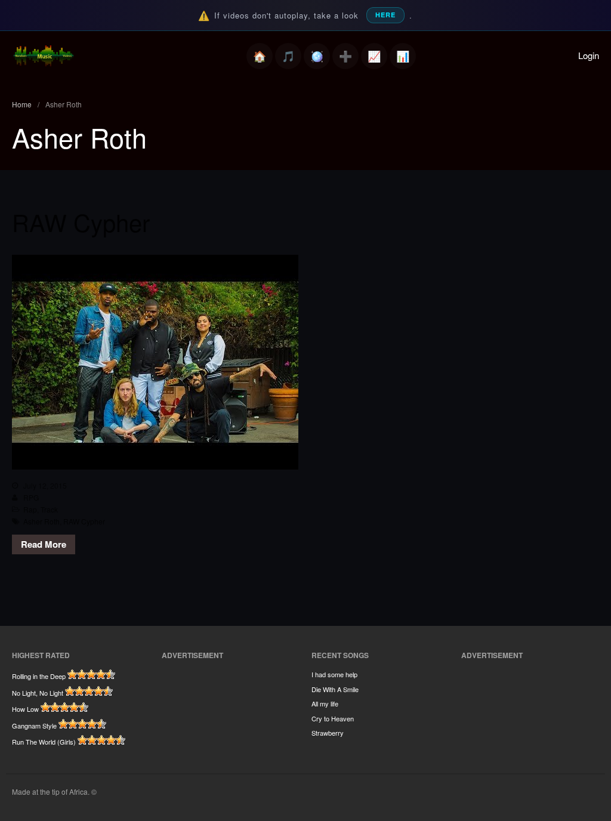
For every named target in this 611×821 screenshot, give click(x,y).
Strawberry (327, 732)
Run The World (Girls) (44, 741)
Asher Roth (41, 521)
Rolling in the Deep (39, 676)
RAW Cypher (81, 222)
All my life (324, 703)
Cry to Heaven (332, 718)
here (385, 14)
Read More (43, 544)
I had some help (334, 674)
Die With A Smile (335, 689)
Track (49, 509)
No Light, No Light (37, 692)
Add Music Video (345, 56)
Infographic (403, 56)
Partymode (317, 56)
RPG (31, 497)
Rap (30, 509)
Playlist (288, 56)
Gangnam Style (34, 725)
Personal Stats (374, 56)
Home (259, 56)
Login (588, 55)
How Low (25, 709)
